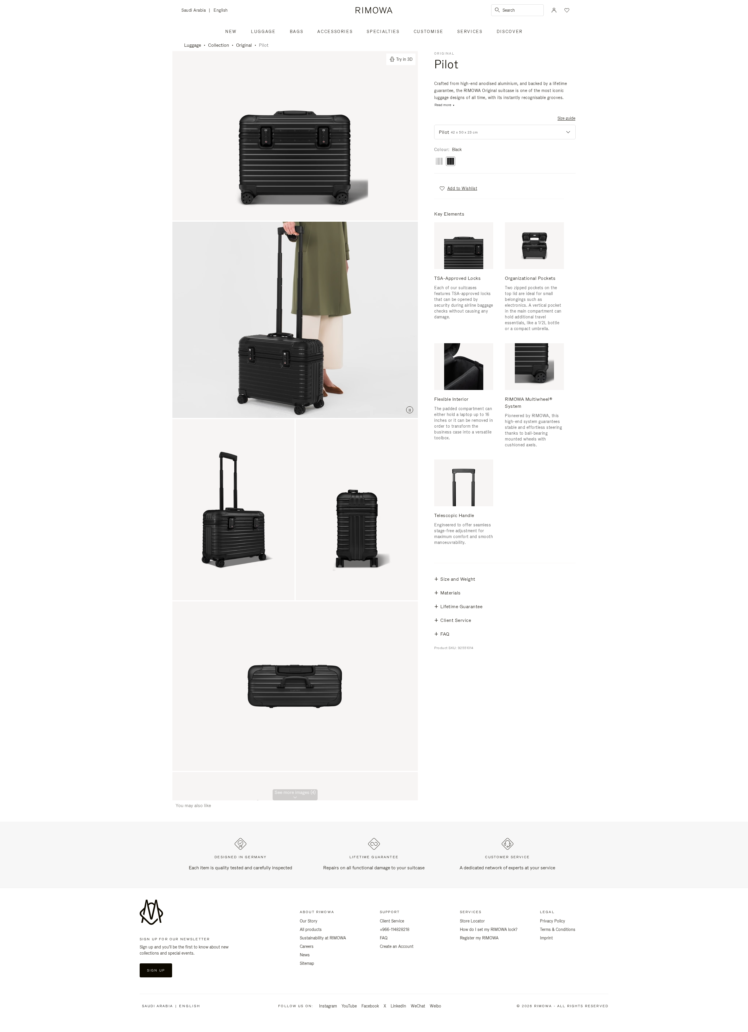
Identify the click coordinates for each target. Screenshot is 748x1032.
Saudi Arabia (195, 10)
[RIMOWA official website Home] (374, 10)
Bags (297, 31)
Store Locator (472, 921)
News (305, 955)
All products (311, 929)
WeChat (418, 1006)
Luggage (263, 31)
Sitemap (307, 963)
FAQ (383, 938)
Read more (442, 105)
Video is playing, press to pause (295, 320)
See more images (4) (295, 792)
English (221, 10)
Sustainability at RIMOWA (323, 938)
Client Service (392, 921)
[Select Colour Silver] (439, 161)
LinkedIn (398, 1006)
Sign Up (156, 970)
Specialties (383, 31)
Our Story (308, 921)
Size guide (566, 118)
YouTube (349, 1006)
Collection (218, 45)
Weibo (435, 1006)
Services (469, 31)
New (231, 31)
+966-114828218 (394, 929)
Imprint (546, 938)
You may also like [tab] (193, 805)
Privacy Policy (552, 921)
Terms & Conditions (557, 929)
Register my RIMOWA (479, 938)
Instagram (328, 1006)
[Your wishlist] (566, 10)
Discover (510, 31)
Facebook (370, 1006)
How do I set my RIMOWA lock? (488, 929)
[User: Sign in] (554, 10)
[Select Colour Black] (451, 161)
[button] (458, 188)
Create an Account (396, 946)
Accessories (335, 31)
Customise (429, 31)
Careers (307, 946)
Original (244, 45)
